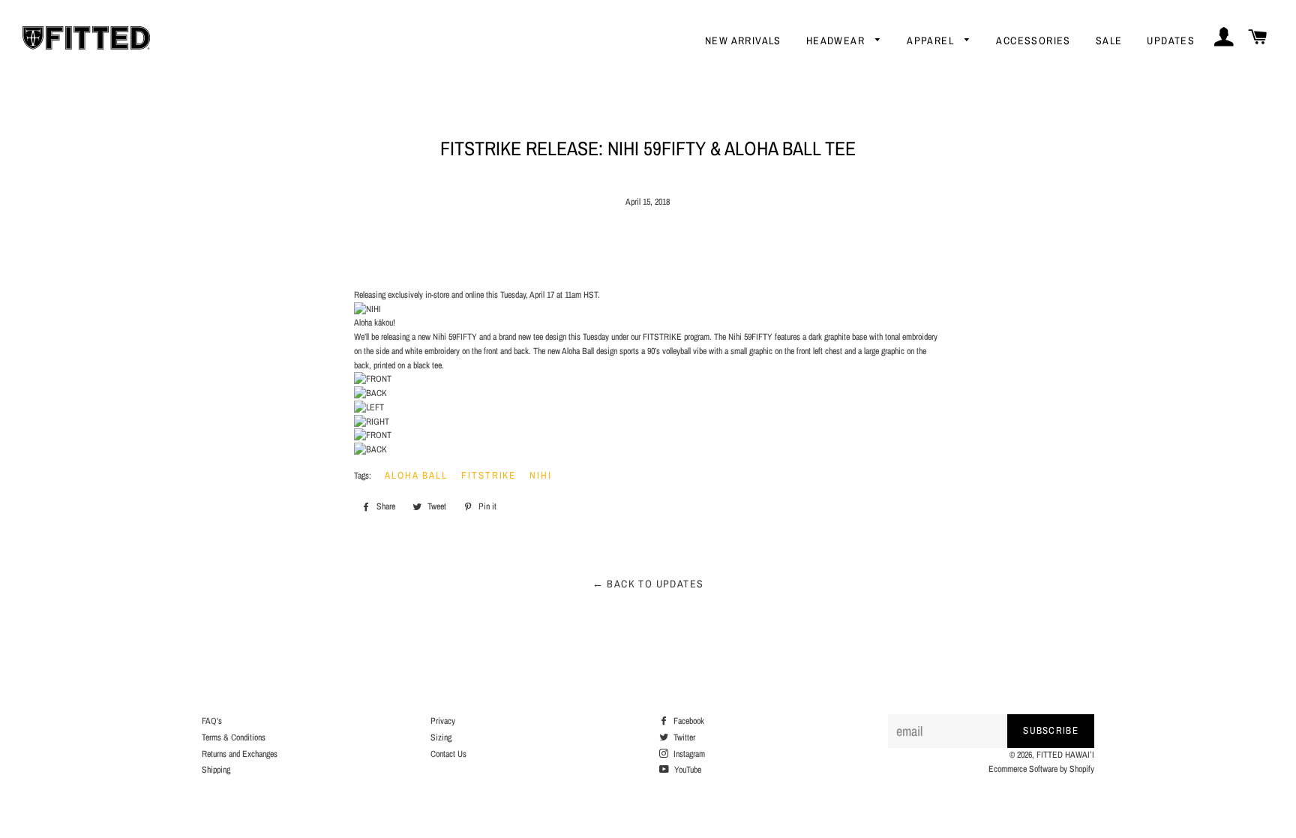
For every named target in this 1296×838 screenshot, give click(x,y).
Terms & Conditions (234, 737)
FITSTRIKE (489, 475)
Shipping (216, 770)
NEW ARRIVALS (743, 40)
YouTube (686, 770)
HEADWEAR (837, 40)
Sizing (441, 737)
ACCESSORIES (1033, 40)
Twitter (683, 737)
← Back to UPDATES (648, 583)
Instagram (688, 754)
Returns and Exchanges (240, 754)
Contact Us (448, 754)
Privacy (442, 721)
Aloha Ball (416, 475)
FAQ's (212, 721)
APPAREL (932, 40)
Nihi (541, 475)
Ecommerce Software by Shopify (1041, 769)
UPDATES (1171, 40)
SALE (1109, 40)
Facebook (687, 721)
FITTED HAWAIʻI (1065, 755)
